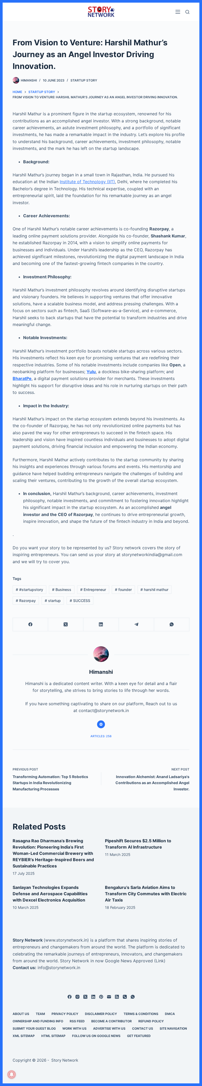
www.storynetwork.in (66, 940)
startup (53, 600)
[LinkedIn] (101, 624)
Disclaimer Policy (101, 1014)
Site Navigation (173, 1028)
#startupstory (29, 589)
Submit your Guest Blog (34, 1028)
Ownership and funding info (38, 1021)
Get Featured (139, 1036)
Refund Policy (151, 1021)
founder (123, 589)
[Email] (109, 997)
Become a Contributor (111, 1021)
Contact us (142, 1028)
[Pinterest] (101, 997)
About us (21, 1014)
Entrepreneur (93, 589)
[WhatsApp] (171, 624)
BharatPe (22, 378)
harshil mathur (154, 589)
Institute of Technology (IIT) (87, 181)
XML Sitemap (24, 1036)
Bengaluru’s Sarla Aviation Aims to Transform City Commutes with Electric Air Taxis (145, 894)
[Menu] (177, 11)
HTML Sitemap (53, 1036)
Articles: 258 (101, 736)
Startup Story (83, 80)
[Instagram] (77, 997)
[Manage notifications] (11, 1074)
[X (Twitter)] (65, 624)
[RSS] (117, 997)
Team (40, 1014)
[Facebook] (30, 624)
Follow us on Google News (96, 1036)
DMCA (170, 1014)
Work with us (74, 1028)
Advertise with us (109, 1028)
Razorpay (26, 600)
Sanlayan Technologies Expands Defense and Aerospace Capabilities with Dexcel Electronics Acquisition (50, 894)
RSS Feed (77, 1021)
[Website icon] (101, 724)
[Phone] (125, 997)
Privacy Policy (65, 1014)
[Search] (187, 12)
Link (160, 960)
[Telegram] (136, 624)
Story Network (28, 940)
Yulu (91, 371)
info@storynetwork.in (59, 967)
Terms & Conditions (141, 1014)
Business (61, 589)
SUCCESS (80, 600)
